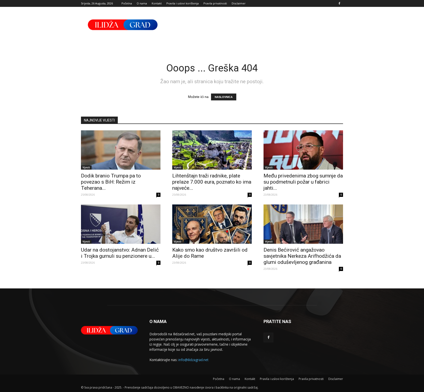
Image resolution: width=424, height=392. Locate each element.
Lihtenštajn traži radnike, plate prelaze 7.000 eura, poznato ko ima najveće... (211, 182)
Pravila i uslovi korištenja (182, 3)
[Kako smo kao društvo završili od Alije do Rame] (212, 224)
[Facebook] (339, 3)
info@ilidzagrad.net (193, 359)
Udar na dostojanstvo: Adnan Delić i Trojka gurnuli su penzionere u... (120, 253)
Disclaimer (239, 3)
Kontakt (157, 3)
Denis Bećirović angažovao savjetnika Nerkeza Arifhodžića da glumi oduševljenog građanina (302, 256)
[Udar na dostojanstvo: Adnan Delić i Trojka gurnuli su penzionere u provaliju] (120, 224)
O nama (142, 3)
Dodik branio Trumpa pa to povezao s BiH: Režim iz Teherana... (111, 182)
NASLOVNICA (224, 96)
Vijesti (86, 167)
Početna (126, 3)
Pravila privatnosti (215, 3)
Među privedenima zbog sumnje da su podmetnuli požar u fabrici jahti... (303, 182)
